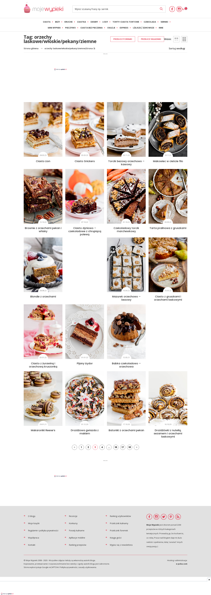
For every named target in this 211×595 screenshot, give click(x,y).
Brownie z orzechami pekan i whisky (43, 229)
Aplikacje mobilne (77, 537)
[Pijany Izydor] (84, 331)
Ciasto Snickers (85, 161)
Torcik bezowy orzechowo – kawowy (126, 162)
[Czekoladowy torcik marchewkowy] (126, 196)
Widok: (168, 39)
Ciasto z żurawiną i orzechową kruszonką (43, 365)
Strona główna (31, 48)
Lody (105, 21)
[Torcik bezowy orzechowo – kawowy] (126, 129)
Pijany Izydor (85, 363)
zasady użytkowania (87, 567)
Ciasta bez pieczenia (91, 27)
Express (124, 27)
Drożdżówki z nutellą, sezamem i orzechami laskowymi (168, 433)
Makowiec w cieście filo (168, 161)
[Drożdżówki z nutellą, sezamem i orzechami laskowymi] (168, 398)
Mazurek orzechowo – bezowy (126, 298)
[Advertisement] (105, 61)
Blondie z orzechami (43, 296)
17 (123, 447)
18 (129, 447)
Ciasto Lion (43, 161)
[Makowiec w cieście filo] (168, 129)
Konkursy (73, 523)
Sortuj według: (177, 48)
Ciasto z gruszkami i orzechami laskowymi (168, 298)
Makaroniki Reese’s (43, 430)
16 (116, 447)
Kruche (68, 21)
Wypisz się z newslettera (121, 545)
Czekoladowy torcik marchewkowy (126, 229)
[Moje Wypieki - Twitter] (164, 517)
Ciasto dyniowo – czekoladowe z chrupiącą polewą (84, 231)
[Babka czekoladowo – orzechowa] (126, 331)
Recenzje (73, 516)
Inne (161, 27)
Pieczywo (70, 27)
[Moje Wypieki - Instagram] (179, 9)
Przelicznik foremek (119, 530)
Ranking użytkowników (120, 516)
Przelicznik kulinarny (119, 523)
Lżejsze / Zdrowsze (143, 27)
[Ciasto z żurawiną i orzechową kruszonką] (43, 331)
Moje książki (33, 523)
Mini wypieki (54, 27)
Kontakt (31, 545)
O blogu (31, 516)
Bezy (57, 21)
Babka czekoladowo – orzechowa (126, 365)
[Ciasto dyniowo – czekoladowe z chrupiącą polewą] (84, 196)
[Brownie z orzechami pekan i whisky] (43, 196)
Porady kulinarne (76, 530)
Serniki (164, 21)
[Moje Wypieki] (43, 9)
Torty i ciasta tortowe (126, 21)
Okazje (111, 27)
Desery (94, 21)
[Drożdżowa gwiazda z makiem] (84, 398)
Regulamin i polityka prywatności (43, 530)
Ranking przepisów (77, 545)
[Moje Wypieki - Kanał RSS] (178, 517)
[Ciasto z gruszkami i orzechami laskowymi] (168, 264)
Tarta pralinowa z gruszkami (168, 228)
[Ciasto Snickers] (84, 129)
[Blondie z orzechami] (43, 264)
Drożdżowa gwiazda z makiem (85, 431)
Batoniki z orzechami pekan (126, 430)
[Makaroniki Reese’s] (43, 398)
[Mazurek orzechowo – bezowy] (126, 264)
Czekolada (150, 21)
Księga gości (115, 537)
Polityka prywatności (68, 567)
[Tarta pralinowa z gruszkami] (168, 196)
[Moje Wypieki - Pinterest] (171, 517)
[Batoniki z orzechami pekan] (126, 398)
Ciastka (81, 21)
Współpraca (33, 537)
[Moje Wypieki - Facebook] (172, 9)
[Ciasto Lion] (43, 129)
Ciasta (47, 21)
